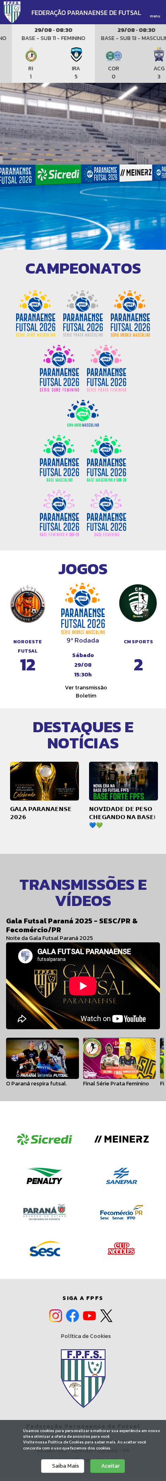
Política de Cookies (85, 1336)
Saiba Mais (65, 1466)
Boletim (85, 696)
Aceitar (110, 1466)
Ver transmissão (85, 687)
